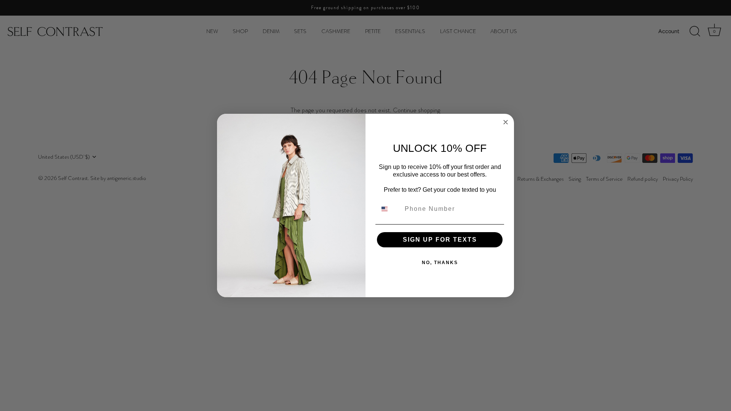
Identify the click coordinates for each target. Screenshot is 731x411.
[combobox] (389, 209)
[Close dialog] (505, 122)
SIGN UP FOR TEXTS (440, 239)
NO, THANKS (440, 262)
